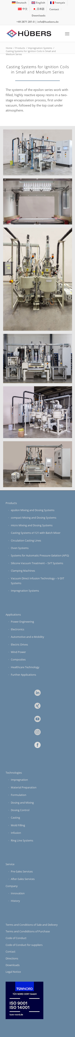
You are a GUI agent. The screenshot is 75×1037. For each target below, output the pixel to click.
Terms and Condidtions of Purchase (28, 931)
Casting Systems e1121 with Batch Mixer (35, 533)
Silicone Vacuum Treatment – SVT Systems (37, 563)
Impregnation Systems (25, 590)
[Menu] (67, 33)
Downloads (38, 15)
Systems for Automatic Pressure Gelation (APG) (40, 555)
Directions (12, 958)
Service (10, 864)
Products (11, 503)
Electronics (17, 629)
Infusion (16, 833)
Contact (54, 9)
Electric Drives (19, 644)
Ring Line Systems (22, 840)
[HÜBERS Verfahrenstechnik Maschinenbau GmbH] (31, 33)
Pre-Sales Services (22, 871)
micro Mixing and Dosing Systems (31, 525)
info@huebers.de (48, 22)
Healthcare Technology (25, 667)
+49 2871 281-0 (25, 22)
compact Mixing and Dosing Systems (33, 517)
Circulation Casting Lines (26, 540)
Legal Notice (13, 972)
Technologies (14, 772)
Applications (13, 614)
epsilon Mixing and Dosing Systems (32, 510)
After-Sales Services (23, 879)
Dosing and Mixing (22, 802)
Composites (18, 659)
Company (12, 886)
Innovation (18, 893)
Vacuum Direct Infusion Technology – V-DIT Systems (37, 580)
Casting (15, 817)
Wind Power (18, 652)
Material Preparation (23, 787)
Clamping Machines (23, 570)
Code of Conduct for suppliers (24, 945)
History (15, 901)
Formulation (18, 795)
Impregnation (19, 780)
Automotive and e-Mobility (27, 637)
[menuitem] (19, 2)
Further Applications (23, 674)
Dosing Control (20, 810)
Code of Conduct (16, 938)
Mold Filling (18, 825)
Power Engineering (22, 621)
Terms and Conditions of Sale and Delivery (32, 925)
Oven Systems (20, 548)
